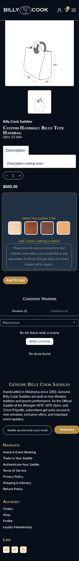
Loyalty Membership (17, 527)
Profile (7, 521)
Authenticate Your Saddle (21, 464)
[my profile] (59, 10)
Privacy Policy (13, 476)
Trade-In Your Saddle (17, 458)
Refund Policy (13, 489)
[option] (39, 51)
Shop (6, 515)
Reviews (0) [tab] (19, 311)
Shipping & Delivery (17, 483)
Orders (8, 508)
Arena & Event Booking (19, 452)
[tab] (16, 150)
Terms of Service (14, 470)
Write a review (39, 341)
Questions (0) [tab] (59, 311)
